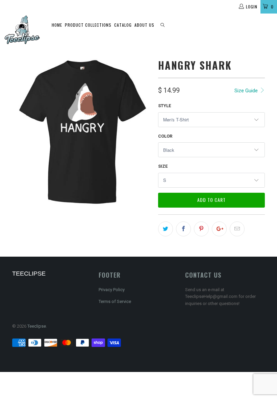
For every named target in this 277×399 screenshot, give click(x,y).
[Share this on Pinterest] (201, 228)
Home (57, 25)
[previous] (19, 131)
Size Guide (246, 91)
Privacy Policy (112, 289)
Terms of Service (115, 301)
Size (163, 166)
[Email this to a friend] (237, 228)
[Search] (162, 25)
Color (165, 136)
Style (164, 105)
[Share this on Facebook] (183, 228)
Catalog (123, 25)
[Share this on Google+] (219, 228)
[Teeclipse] (22, 30)
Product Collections (88, 25)
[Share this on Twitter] (165, 228)
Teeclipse (36, 326)
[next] (144, 131)
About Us (144, 25)
